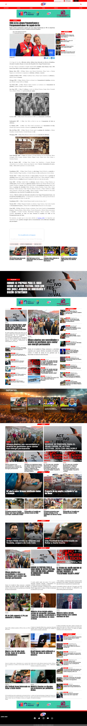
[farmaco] (8, 382)
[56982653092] (52, 718)
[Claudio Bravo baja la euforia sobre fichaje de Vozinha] (58, 47)
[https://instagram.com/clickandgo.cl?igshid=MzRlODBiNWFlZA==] (43, 718)
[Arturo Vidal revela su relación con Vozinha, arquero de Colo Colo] (62, 312)
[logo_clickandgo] (43, 5)
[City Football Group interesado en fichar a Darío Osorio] (62, 336)
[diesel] (8, 362)
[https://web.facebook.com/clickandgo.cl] (35, 718)
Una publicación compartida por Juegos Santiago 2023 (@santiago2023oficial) (29, 239)
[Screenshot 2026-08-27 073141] (69, 563)
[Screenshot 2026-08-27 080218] (16, 321)
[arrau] (62, 351)
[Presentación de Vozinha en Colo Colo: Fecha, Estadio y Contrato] (58, 52)
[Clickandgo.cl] (6, 4)
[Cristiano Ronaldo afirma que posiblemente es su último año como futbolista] (58, 35)
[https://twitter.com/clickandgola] (39, 718)
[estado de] (43, 607)
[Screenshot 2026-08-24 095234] (62, 375)
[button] (14, 244)
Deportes (14, 398)
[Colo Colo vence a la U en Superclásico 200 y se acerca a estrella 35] (62, 359)
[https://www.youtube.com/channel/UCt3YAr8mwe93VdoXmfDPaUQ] (48, 718)
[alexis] (58, 41)
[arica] (8, 349)
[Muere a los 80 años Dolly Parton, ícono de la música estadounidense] (62, 320)
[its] (8, 369)
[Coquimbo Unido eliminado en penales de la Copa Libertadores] (8, 355)
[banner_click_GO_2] (44, 17)
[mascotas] (62, 367)
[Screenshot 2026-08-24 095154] (62, 382)
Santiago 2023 (41, 218)
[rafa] (52, 406)
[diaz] (8, 375)
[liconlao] (62, 343)
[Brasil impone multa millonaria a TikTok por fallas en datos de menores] (62, 328)
